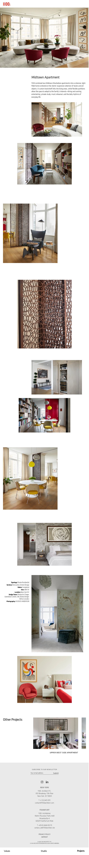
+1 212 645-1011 (45, 800)
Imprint (44, 837)
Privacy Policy (44, 834)
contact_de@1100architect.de (44, 828)
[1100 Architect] (6, 4)
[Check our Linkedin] (47, 782)
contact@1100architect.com (44, 803)
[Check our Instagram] (42, 782)
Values (7, 850)
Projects (81, 851)
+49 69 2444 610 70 (45, 825)
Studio (44, 850)
